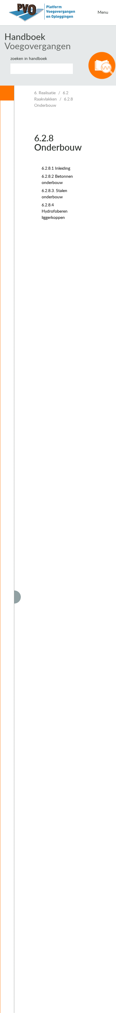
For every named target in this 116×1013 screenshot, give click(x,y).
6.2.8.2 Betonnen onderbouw (57, 179)
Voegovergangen (37, 46)
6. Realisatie (45, 93)
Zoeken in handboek (28, 59)
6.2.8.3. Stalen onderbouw (54, 194)
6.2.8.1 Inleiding (56, 168)
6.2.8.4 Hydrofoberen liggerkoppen (55, 211)
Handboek (24, 37)
